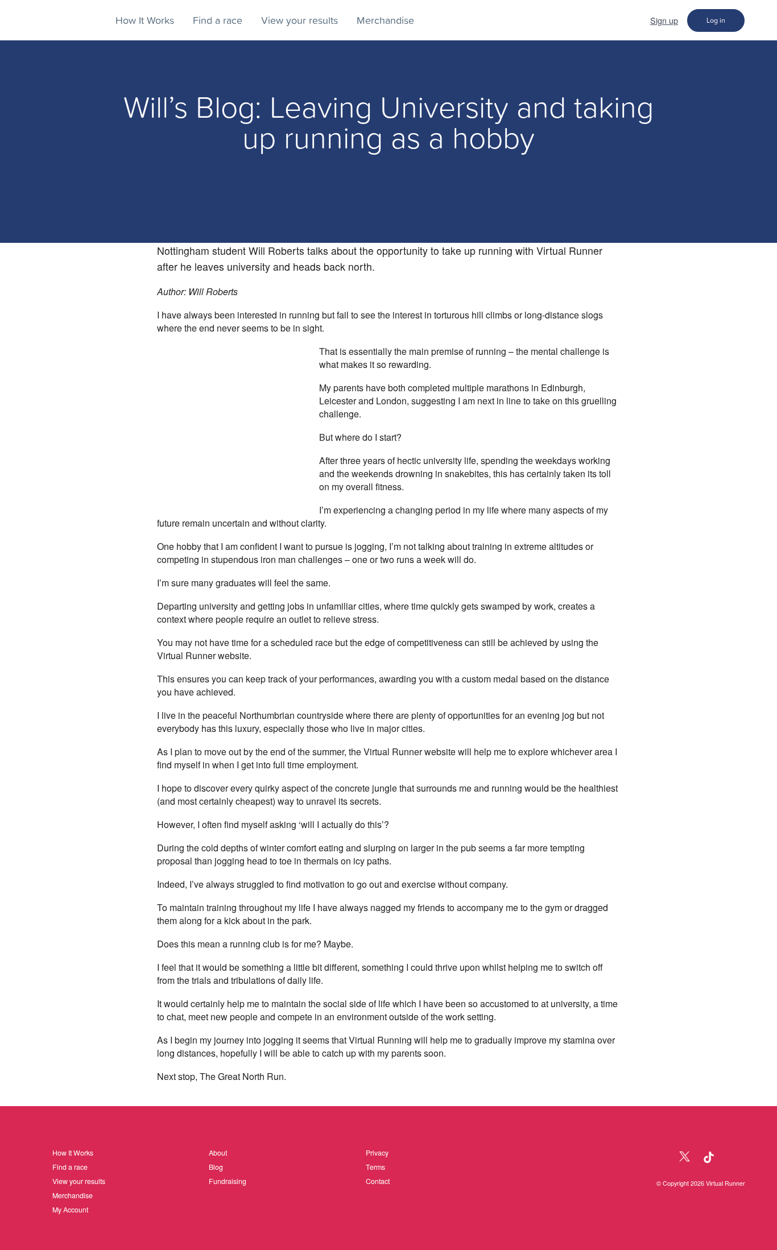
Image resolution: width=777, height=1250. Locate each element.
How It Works (144, 20)
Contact (378, 1181)
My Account (70, 1210)
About (218, 1153)
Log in (715, 20)
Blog (216, 1167)
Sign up (664, 20)
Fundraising (227, 1181)
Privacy (377, 1153)
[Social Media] (660, 1157)
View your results (299, 20)
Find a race (217, 20)
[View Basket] (761, 20)
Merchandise (385, 20)
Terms (375, 1167)
